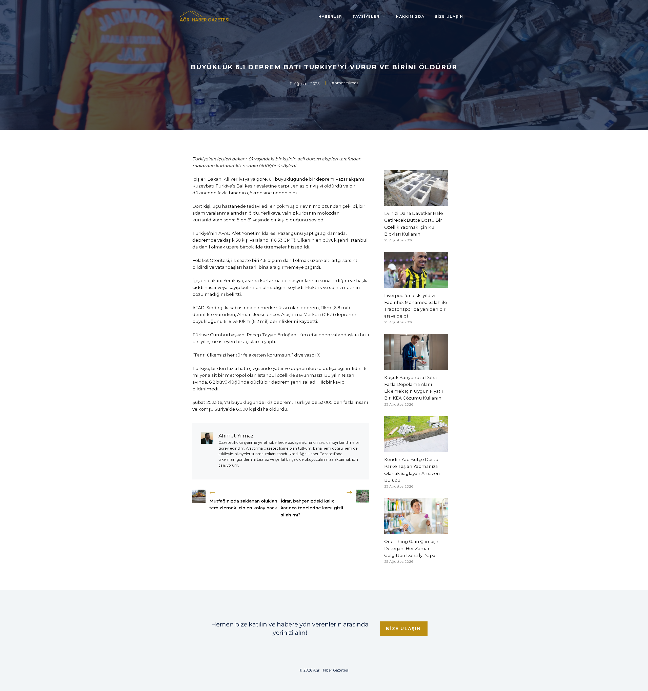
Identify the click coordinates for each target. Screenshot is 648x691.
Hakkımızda (410, 16)
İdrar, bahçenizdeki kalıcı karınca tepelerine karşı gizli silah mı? (312, 507)
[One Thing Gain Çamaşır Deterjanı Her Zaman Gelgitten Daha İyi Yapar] (416, 530)
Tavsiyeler (366, 16)
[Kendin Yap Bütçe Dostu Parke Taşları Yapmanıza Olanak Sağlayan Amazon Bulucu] (416, 448)
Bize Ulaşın (449, 16)
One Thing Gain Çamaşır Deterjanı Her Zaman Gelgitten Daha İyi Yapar (411, 548)
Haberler (330, 16)
